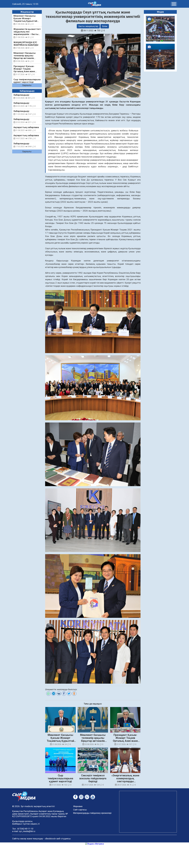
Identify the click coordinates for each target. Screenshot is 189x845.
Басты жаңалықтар (88, 26)
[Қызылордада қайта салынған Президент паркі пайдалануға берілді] (160, 57)
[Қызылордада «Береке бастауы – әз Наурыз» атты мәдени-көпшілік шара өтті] (160, 29)
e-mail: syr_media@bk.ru (23, 831)
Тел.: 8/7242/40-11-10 (22, 828)
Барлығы (26, 85)
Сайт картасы (80, 809)
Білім (104, 26)
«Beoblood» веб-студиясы (58, 838)
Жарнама (77, 806)
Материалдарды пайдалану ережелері (92, 813)
